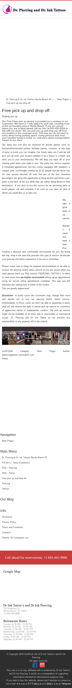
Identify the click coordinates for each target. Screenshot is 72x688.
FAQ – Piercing (9, 468)
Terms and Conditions (12, 527)
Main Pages (8, 441)
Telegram (66, 683)
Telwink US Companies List (15, 537)
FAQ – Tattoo (8, 473)
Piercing (6, 483)
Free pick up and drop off (14, 478)
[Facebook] (35, 667)
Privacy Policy (9, 522)
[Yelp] (43, 667)
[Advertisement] (36, 59)
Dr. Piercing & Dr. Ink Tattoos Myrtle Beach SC (25, 457)
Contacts (6, 532)
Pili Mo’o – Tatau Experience (16, 462)
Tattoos (5, 488)
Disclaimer (7, 517)
